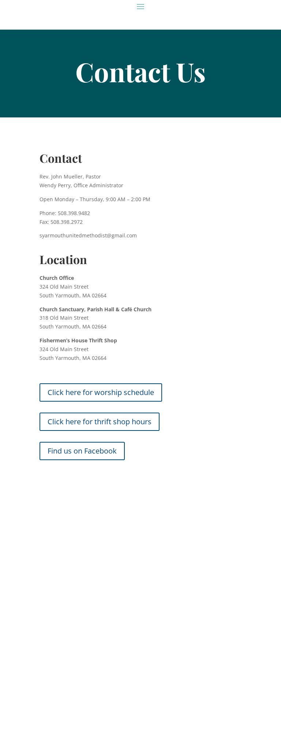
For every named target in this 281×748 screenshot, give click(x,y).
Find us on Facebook (82, 451)
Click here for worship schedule (101, 392)
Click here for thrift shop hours (99, 421)
